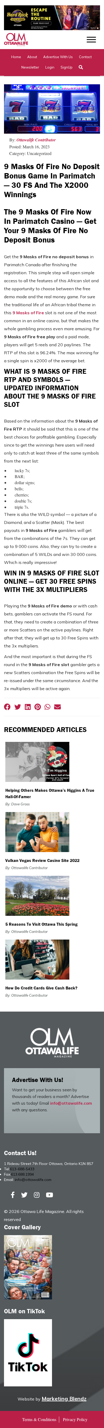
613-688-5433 (22, 1169)
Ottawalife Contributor (36, 140)
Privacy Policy (75, 1419)
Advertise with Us (58, 57)
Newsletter (30, 67)
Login (49, 67)
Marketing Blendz (64, 1398)
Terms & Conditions (39, 1419)
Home (16, 57)
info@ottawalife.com (71, 1103)
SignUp (67, 67)
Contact (85, 57)
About (32, 57)
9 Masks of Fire (28, 312)
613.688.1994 (22, 1174)
